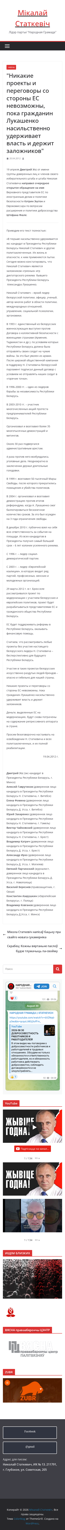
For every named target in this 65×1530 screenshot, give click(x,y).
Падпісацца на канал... (35, 1148)
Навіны (11, 67)
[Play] (34, 1127)
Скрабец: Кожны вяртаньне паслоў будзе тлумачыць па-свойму (32, 948)
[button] (37, 1158)
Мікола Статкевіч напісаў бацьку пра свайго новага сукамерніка (34, 934)
